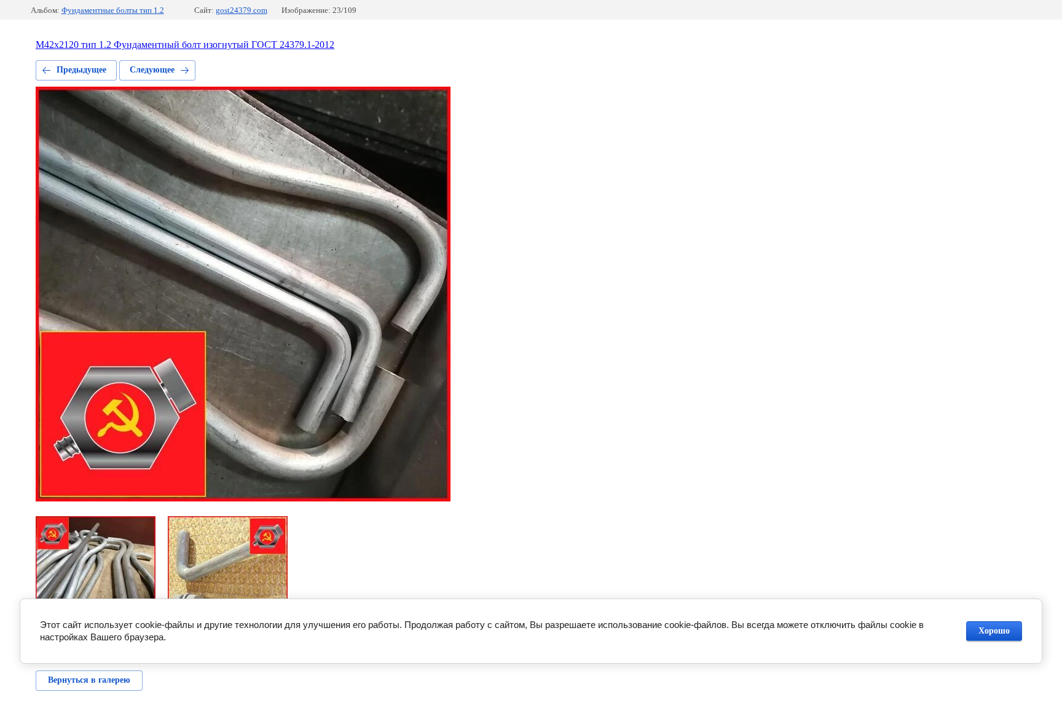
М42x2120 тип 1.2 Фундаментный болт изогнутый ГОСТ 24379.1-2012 (185, 44)
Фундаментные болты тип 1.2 (112, 10)
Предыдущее (81, 69)
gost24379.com (241, 10)
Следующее (152, 69)
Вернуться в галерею (89, 680)
